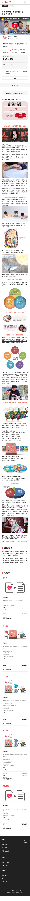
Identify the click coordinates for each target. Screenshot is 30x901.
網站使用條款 (6, 862)
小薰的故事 (16, 427)
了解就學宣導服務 (22, 542)
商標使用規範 (6, 851)
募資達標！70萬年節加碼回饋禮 (14, 93)
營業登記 (10, 38)
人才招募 (4, 848)
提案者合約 (5, 865)
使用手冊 (4, 878)
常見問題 (4, 875)
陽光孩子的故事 (11, 542)
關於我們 (4, 845)
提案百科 (4, 881)
